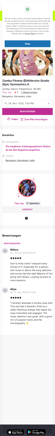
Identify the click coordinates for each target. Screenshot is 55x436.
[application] (27, 218)
